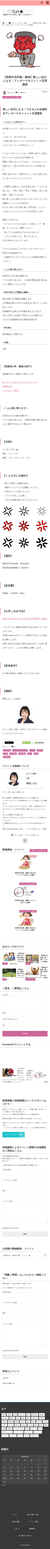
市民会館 (13, 753)
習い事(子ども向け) (25, 1536)
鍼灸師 (9, 1414)
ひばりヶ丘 (34, 1435)
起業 (15, 1414)
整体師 (11, 1421)
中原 (3, 1428)
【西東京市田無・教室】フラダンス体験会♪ (44, 960)
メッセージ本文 (7, 1201)
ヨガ (27, 1428)
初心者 (30, 1425)
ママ (40, 1428)
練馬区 (12, 1418)
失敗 (5, 753)
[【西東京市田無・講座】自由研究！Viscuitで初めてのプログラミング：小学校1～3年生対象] (32, 974)
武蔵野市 (35, 1418)
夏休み (17, 1425)
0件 (18, 92)
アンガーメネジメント (20, 750)
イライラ (5, 1435)
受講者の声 (7, 386)
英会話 (42, 1414)
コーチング (33, 856)
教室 (16, 1421)
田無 (36, 753)
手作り (22, 1421)
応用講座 (22, 753)
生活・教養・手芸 (33, 1514)
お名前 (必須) (6, 1169)
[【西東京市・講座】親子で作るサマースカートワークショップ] (9, 976)
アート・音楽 (33, 1521)
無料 (28, 1418)
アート (20, 1435)
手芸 (4, 979)
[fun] (17, 15)
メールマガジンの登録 (15, 1135)
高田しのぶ (10, 92)
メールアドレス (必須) (9, 1180)
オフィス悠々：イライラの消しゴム (26, 835)
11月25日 (7, 750)
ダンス (28, 963)
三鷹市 (9, 1428)
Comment (5, 995)
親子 (28, 1414)
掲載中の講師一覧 (8, 1383)
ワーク (33, 750)
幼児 (33, 1421)
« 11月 (3, 1485)
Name (4, 1012)
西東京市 (7, 757)
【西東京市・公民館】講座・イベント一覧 (16, 1255)
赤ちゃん (22, 1414)
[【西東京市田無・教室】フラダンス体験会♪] (32, 962)
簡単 (18, 1418)
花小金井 (5, 1418)
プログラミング (30, 979)
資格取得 (32, 1529)
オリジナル (37, 1432)
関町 (3, 1414)
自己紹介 (6, 1378)
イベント (13, 1435)
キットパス (28, 1432)
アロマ (27, 1435)
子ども (11, 1425)
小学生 (45, 1421)
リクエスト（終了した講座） (12, 97)
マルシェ (34, 1428)
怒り (30, 753)
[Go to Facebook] (25, 841)
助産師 (24, 1425)
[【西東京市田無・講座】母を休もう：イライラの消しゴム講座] (25, 867)
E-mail (4, 1019)
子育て (4, 1425)
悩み (28, 1421)
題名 (3, 1190)
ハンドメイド (18, 1432)
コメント (7, 746)
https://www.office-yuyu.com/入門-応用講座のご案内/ (24, 619)
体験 (46, 1425)
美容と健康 (16, 1521)
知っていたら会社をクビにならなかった (19, 382)
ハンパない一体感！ (11, 390)
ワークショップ (19, 1428)
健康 (36, 1425)
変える (40, 750)
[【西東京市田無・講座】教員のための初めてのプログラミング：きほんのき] (9, 960)
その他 (5, 963)
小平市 (39, 1421)
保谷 (41, 1425)
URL (3, 1025)
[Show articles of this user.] (13, 778)
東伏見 (4, 1421)
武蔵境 (42, 1418)
